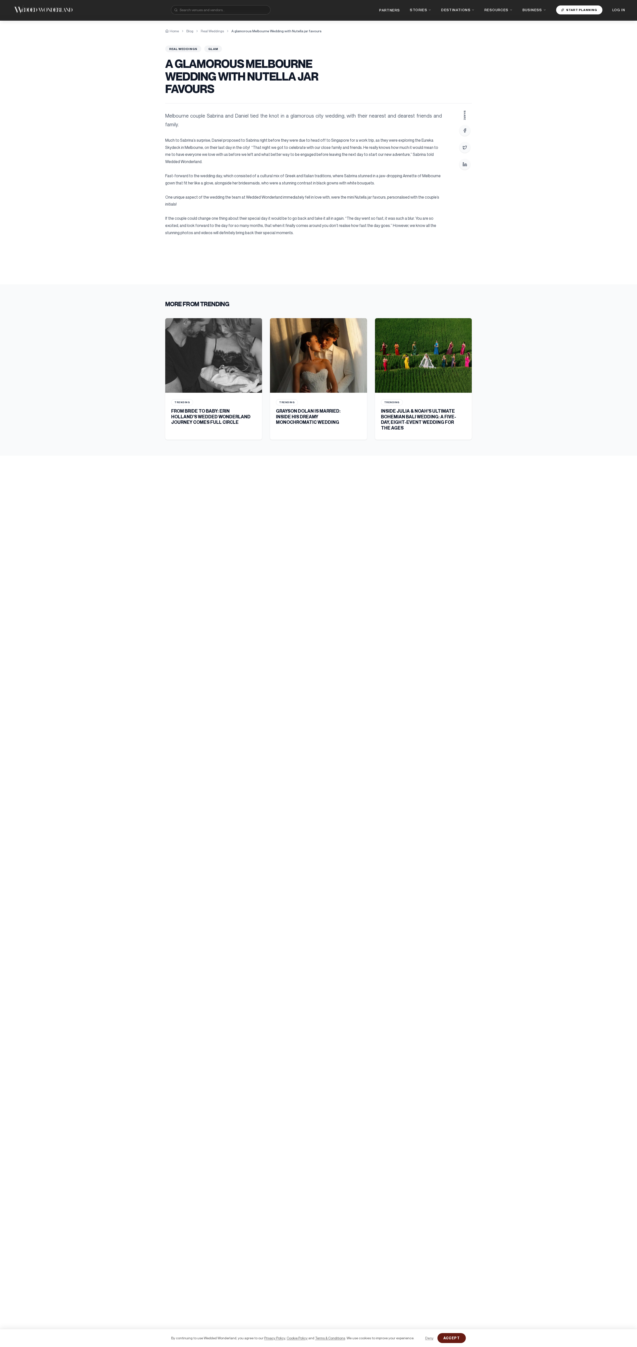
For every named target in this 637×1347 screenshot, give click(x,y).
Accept (451, 1338)
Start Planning (581, 10)
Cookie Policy (297, 1338)
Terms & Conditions (330, 1338)
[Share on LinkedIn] (464, 164)
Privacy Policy (274, 1338)
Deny (429, 1338)
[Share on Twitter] (464, 147)
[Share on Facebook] (464, 130)
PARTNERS (389, 10)
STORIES (418, 10)
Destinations (456, 10)
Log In (618, 10)
